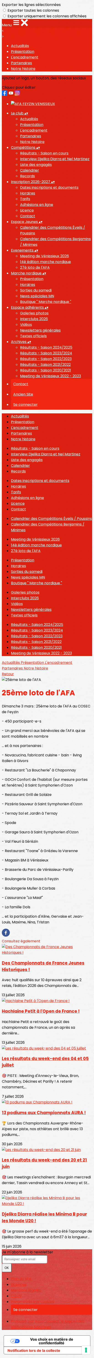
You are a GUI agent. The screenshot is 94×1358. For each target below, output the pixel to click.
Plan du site (21, 1278)
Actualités (20, 45)
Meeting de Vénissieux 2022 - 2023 (50, 376)
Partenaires (21, 63)
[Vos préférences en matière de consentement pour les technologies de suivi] (86, 1350)
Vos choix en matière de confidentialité (51, 1341)
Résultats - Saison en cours (44, 153)
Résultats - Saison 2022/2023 (46, 358)
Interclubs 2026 (34, 319)
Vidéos (26, 324)
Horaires (27, 193)
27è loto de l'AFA (35, 267)
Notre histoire (23, 68)
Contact (27, 216)
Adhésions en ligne (36, 204)
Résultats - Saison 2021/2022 (45, 364)
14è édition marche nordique (45, 261)
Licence (27, 210)
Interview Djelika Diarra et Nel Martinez (54, 159)
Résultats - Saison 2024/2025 (46, 347)
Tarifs (25, 199)
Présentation (22, 51)
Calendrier (29, 170)
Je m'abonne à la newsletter (27, 1252)
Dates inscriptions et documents (49, 187)
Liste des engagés (36, 164)
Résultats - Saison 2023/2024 (46, 353)
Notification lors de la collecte (34, 1350)
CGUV (16, 1296)
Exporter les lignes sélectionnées (31, 4)
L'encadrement (24, 57)
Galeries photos (34, 313)
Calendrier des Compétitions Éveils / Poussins (51, 518)
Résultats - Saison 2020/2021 (45, 370)
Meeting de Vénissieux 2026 (44, 256)
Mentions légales (26, 1290)
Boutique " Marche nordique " (45, 301)
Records (27, 176)
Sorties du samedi (36, 290)
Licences (18, 1284)
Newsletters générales (40, 330)
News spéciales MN (37, 296)
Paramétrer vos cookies (32, 1301)
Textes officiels (33, 336)
